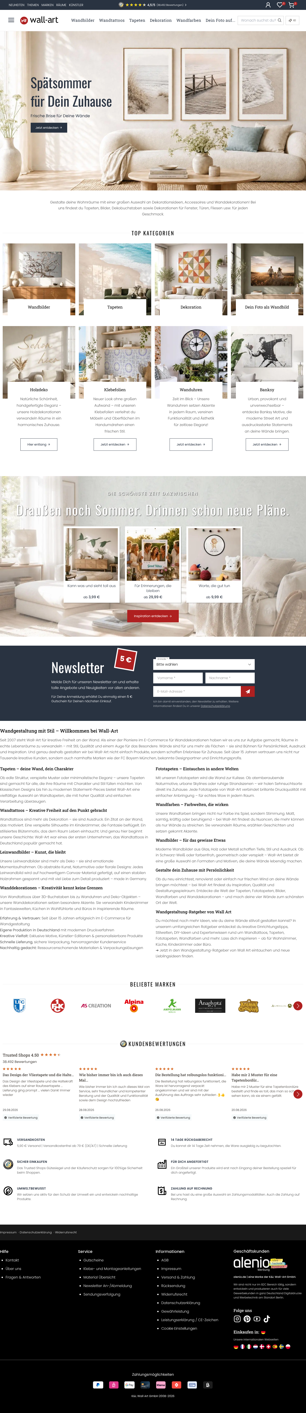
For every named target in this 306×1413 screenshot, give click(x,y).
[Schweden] (281, 1346)
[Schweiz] (268, 1346)
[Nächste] (297, 1005)
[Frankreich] (242, 1346)
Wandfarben (180, 813)
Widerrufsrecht (66, 1232)
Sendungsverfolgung (102, 1294)
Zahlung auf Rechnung (191, 1188)
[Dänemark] (262, 1346)
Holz (214, 849)
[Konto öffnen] (268, 5)
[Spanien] (275, 1346)
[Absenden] (248, 691)
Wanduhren (91, 896)
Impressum (8, 1232)
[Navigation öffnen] (11, 19)
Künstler (76, 5)
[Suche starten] (279, 20)
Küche (161, 944)
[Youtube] (257, 1318)
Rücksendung (173, 1285)
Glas (205, 849)
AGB (165, 1260)
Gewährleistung (175, 1311)
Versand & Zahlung (178, 1277)
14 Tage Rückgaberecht (192, 1139)
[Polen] (288, 1346)
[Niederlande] (255, 1346)
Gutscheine (94, 1260)
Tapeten (137, 777)
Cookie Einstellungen (179, 1328)
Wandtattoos (11, 819)
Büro (207, 944)
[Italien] (249, 1346)
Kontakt (12, 1260)
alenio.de (240, 1277)
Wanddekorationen (30, 902)
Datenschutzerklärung (215, 706)
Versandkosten (31, 1139)
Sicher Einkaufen (32, 1161)
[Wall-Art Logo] (39, 20)
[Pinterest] (247, 1318)
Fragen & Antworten (23, 1277)
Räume (61, 5)
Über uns (13, 1268)
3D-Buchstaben (55, 896)
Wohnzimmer (284, 938)
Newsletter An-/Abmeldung (108, 1285)
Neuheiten (16, 5)
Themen (33, 5)
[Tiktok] (266, 1318)
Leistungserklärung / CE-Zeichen (189, 1319)
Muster (54, 777)
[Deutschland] (236, 1346)
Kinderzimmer (87, 825)
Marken (47, 5)
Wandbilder (182, 849)
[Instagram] (237, 1318)
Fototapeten (188, 777)
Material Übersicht (100, 1277)
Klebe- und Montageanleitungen (112, 1268)
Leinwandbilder (26, 861)
